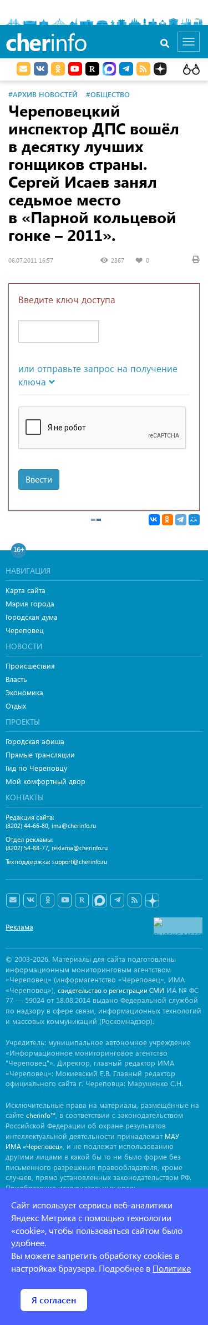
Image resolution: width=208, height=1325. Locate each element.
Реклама (19, 926)
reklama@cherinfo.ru (80, 847)
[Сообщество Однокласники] (58, 69)
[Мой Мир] (194, 519)
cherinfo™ (40, 1115)
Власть (16, 679)
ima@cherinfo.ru (74, 825)
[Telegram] (180, 519)
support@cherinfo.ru (79, 861)
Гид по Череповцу (36, 767)
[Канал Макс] (109, 70)
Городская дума (32, 616)
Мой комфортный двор (45, 781)
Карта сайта (25, 590)
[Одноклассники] (167, 519)
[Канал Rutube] (92, 69)
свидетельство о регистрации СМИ (111, 990)
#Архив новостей (43, 94)
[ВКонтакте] (154, 519)
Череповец (25, 630)
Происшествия (30, 665)
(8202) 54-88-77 (27, 847)
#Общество (108, 94)
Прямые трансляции (40, 754)
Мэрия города (30, 603)
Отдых (16, 705)
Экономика (24, 692)
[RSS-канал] (134, 900)
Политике (172, 1268)
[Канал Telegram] (117, 900)
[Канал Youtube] (75, 69)
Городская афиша (35, 741)
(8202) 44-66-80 (27, 825)
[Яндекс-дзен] (152, 901)
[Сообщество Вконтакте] (30, 900)
